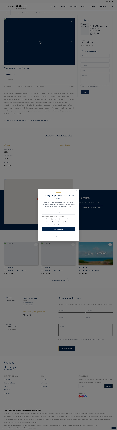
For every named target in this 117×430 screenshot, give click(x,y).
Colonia (67, 222)
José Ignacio (55, 219)
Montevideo (57, 225)
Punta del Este (46, 219)
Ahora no (58, 237)
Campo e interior (47, 225)
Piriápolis (60, 222)
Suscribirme (58, 229)
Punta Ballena (46, 222)
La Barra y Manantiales (67, 219)
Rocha (53, 222)
